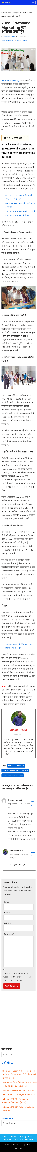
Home (3, 13)
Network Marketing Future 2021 (15, 770)
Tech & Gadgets (13, 13)
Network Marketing (10, 80)
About (4, 1136)
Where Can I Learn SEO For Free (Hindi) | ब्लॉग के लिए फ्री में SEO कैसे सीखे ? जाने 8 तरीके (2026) (18, 1074)
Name (6, 902)
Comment (8, 934)
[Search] (35, 1054)
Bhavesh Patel (9, 37)
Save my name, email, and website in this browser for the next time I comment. (17, 977)
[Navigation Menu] (33, 2)
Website (7, 923)
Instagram (18, 1139)
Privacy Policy (26, 1136)
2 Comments (22, 40)
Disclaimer (6, 1139)
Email (6, 912)
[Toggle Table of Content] (25, 137)
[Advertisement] (18, 1024)
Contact (13, 1136)
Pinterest (29, 1139)
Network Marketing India (12, 775)
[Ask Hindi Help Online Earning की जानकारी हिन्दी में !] (7, 2)
